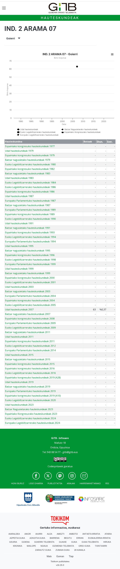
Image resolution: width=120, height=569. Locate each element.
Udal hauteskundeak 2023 (19, 404)
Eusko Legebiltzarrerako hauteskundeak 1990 (30, 218)
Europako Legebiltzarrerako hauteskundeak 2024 (32, 422)
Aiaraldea (14, 534)
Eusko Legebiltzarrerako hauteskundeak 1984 (30, 182)
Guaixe (63, 542)
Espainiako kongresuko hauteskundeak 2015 (30, 364)
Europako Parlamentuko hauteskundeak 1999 (30, 264)
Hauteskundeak (60, 18)
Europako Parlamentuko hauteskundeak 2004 (30, 296)
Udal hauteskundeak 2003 (19, 286)
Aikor (27, 534)
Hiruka (107, 542)
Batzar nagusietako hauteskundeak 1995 (27, 250)
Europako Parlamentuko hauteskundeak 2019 (30, 391)
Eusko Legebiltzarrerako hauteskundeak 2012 (30, 345)
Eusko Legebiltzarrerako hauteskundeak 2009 (30, 327)
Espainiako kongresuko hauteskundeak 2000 (30, 277)
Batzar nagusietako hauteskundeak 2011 (27, 332)
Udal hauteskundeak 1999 (19, 268)
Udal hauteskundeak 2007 (19, 309)
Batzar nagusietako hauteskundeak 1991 (27, 228)
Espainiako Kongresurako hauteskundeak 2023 (31, 413)
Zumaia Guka (63, 550)
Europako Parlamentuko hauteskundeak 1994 (30, 241)
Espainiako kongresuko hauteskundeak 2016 (30, 368)
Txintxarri (101, 546)
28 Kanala (79, 550)
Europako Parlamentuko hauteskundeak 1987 (30, 200)
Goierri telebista (44, 542)
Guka (74, 542)
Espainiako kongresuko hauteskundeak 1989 (30, 214)
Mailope (31, 546)
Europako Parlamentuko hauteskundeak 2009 (30, 323)
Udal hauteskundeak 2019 (19, 382)
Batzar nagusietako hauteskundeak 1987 (27, 205)
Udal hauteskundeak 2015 (19, 354)
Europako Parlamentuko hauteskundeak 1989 (30, 209)
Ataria (108, 534)
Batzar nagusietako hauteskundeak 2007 (27, 314)
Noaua (44, 546)
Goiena (26, 542)
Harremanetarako (90, 483)
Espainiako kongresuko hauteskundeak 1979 (30, 155)
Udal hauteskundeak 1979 (19, 150)
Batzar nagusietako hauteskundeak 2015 (27, 359)
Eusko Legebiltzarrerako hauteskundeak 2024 (30, 418)
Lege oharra (36, 483)
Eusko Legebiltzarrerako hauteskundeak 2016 (30, 373)
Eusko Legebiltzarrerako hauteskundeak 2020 (30, 400)
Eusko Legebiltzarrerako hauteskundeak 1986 (30, 187)
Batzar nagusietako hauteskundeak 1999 (27, 273)
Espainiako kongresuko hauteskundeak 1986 (30, 191)
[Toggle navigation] (4, 8)
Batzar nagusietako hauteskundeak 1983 (27, 173)
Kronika (17, 546)
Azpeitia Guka (17, 538)
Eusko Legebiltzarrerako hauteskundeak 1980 (30, 164)
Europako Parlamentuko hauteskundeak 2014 (30, 350)
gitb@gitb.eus (70, 452)
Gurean (60, 556)
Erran (79, 538)
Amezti (60, 534)
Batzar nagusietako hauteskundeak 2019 (27, 386)
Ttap (71, 556)
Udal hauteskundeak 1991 (19, 223)
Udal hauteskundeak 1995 (19, 246)
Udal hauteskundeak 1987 (19, 196)
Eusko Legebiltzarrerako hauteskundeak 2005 (30, 305)
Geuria (13, 542)
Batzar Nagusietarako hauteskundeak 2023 (29, 409)
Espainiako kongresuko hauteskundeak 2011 (30, 341)
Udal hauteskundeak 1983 (19, 178)
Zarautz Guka (43, 550)
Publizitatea (55, 483)
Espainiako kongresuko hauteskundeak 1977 (30, 146)
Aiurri (38, 534)
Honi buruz (17, 483)
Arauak (71, 483)
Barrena (54, 538)
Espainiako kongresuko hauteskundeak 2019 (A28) (33, 377)
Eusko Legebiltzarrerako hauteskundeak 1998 (30, 259)
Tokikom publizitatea (60, 561)
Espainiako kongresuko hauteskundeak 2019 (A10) (33, 395)
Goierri (12, 38)
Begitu (68, 538)
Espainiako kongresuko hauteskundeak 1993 (30, 232)
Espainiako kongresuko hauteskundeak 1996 (30, 255)
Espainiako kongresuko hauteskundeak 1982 (30, 169)
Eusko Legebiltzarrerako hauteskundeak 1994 (30, 237)
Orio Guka (84, 546)
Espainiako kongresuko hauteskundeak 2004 (30, 300)
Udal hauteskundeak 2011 (19, 336)
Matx (49, 556)
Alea (49, 534)
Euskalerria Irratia (99, 538)
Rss (107, 483)
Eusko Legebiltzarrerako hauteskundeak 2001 (30, 282)
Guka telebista (90, 542)
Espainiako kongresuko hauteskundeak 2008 (30, 318)
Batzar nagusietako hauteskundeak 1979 (27, 159)
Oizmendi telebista (63, 546)
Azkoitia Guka (37, 538)
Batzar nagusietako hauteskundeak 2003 (27, 291)
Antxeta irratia (91, 534)
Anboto (73, 534)
